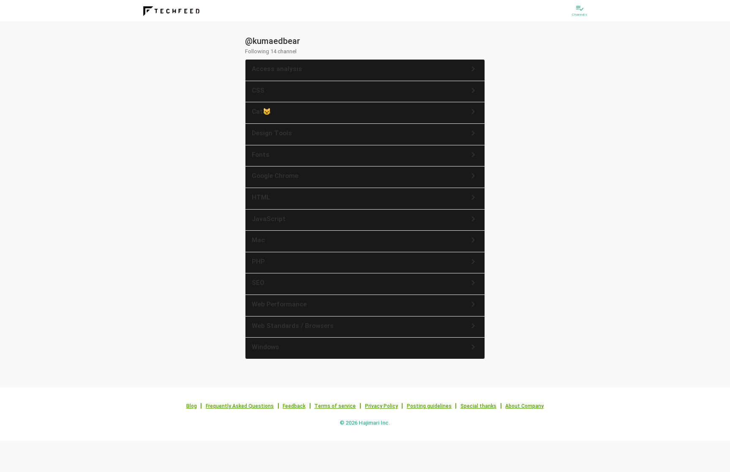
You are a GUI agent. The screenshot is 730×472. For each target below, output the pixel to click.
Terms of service (335, 406)
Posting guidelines (429, 406)
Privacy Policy (381, 406)
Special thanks (478, 406)
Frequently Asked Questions (240, 406)
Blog (191, 406)
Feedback (294, 406)
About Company (524, 406)
